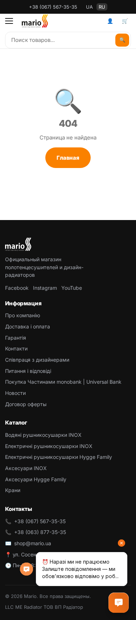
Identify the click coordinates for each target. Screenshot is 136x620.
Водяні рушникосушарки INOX (43, 435)
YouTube (71, 288)
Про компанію (22, 315)
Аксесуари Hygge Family (35, 479)
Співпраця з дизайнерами (37, 360)
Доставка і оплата (27, 326)
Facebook (17, 288)
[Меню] (9, 20)
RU (102, 7)
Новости (15, 393)
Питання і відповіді (28, 371)
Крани (12, 490)
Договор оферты (25, 404)
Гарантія (15, 338)
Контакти (16, 348)
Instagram (45, 288)
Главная (68, 157)
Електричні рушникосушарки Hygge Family (58, 457)
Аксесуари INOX (26, 468)
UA (89, 7)
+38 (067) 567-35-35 (53, 7)
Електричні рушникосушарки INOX (48, 446)
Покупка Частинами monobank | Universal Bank (63, 382)
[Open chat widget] (118, 603)
